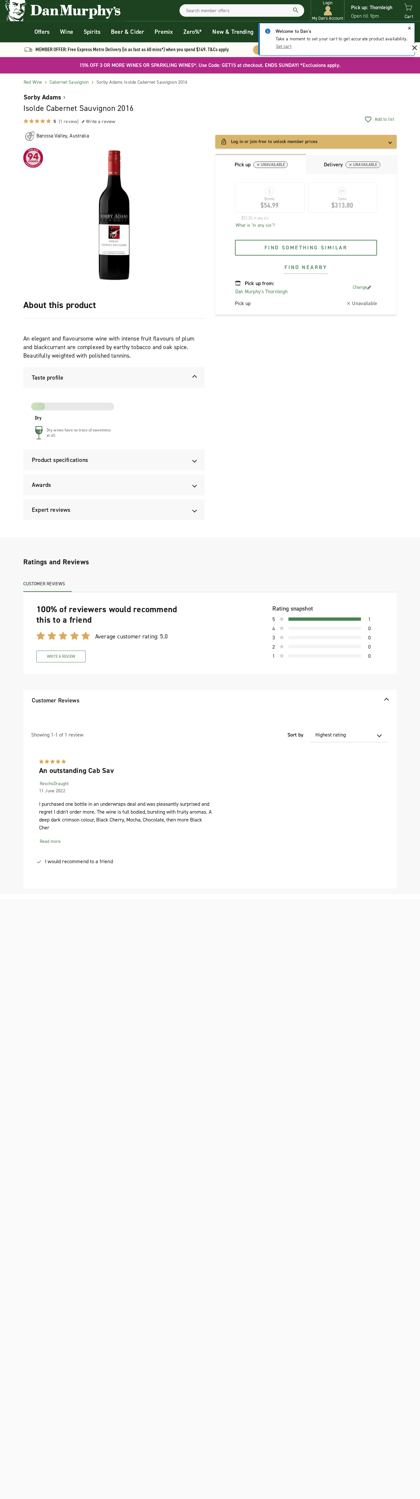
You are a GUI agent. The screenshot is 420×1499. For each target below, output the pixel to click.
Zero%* (192, 32)
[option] (114, 215)
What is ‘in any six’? (255, 225)
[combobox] (241, 10)
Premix (164, 32)
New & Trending (232, 32)
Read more (50, 841)
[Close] (409, 28)
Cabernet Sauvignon (69, 82)
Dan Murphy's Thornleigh (261, 291)
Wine (66, 32)
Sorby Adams (42, 97)
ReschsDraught (54, 784)
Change (360, 287)
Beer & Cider (127, 32)
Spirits (92, 32)
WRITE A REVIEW (61, 656)
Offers (42, 32)
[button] (327, 11)
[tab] (260, 164)
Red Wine (33, 82)
